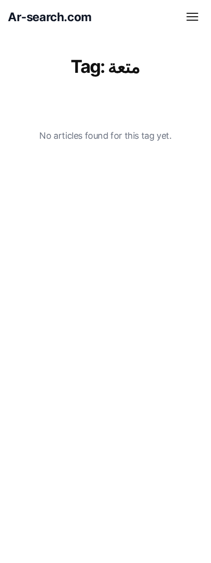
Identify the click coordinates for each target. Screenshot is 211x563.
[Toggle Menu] (192, 17)
